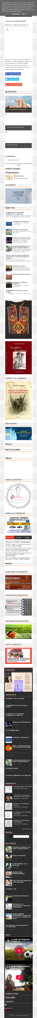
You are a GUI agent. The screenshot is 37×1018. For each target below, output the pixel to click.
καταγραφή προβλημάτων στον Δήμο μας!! (18, 775)
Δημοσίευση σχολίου (13, 160)
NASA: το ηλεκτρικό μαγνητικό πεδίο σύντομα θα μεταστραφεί (21, 746)
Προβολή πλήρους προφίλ (21, 178)
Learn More (16, 14)
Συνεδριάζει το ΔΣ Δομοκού (20, 737)
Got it (24, 14)
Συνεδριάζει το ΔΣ (11, 889)
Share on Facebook (14, 73)
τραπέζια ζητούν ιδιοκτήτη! (20, 896)
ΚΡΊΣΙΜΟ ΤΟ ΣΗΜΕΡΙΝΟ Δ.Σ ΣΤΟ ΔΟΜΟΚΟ (22, 821)
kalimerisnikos (20, 176)
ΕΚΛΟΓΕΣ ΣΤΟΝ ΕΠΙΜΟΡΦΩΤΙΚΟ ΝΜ (18, 872)
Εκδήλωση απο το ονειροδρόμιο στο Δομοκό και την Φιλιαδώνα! (21, 905)
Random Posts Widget (27, 828)
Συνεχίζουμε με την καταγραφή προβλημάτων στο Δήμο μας (15, 714)
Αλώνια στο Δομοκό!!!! (19, 855)
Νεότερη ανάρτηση (10, 163)
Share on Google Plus (15, 84)
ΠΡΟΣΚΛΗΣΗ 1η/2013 (12, 768)
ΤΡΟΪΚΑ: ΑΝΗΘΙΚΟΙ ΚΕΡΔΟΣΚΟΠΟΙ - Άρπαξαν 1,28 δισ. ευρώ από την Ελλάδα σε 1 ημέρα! (21, 916)
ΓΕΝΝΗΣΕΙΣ (8, 25)
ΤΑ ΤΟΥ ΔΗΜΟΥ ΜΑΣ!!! (12, 730)
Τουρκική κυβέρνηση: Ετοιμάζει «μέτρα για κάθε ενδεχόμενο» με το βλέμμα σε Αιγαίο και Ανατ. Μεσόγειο (18, 549)
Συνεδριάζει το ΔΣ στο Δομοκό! (15, 698)
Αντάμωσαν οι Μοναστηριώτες (21, 722)
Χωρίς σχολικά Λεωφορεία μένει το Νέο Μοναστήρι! (21, 881)
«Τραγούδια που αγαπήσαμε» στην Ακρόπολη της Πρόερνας (22, 795)
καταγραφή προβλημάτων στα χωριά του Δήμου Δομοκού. (21, 760)
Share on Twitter (13, 79)
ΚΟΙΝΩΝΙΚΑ (15, 25)
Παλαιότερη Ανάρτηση (26, 163)
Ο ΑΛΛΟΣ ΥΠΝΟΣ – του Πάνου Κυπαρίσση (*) (18, 544)
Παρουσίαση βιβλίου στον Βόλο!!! (23, 786)
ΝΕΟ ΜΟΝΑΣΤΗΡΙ (22, 25)
